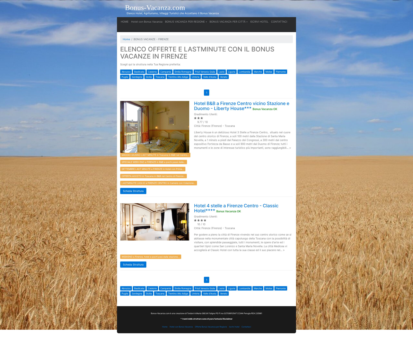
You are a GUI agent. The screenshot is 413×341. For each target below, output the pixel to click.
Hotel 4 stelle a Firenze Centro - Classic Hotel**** (236, 208)
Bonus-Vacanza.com (155, 8)
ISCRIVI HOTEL (260, 21)
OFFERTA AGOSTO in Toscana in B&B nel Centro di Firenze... (153, 176)
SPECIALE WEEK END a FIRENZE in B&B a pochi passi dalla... (154, 162)
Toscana (160, 76)
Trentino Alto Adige (178, 76)
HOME (125, 21)
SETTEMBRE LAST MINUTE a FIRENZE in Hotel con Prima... (153, 169)
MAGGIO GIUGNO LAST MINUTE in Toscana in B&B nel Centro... (155, 155)
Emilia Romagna (183, 71)
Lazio (221, 71)
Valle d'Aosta (209, 76)
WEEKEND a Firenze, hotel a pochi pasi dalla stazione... (151, 256)
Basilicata (139, 71)
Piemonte (281, 71)
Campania (165, 71)
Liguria (231, 71)
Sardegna (137, 76)
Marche (258, 71)
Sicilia (149, 76)
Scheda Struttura (133, 191)
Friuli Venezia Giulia (205, 71)
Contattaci (246, 327)
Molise (269, 71)
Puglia (125, 76)
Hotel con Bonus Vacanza (147, 21)
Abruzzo (126, 71)
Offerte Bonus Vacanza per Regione (211, 327)
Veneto (223, 76)
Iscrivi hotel (234, 327)
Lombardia (244, 71)
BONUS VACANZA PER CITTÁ (228, 21)
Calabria (152, 71)
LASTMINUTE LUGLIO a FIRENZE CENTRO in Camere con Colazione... (159, 183)
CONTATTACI (279, 21)
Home (126, 39)
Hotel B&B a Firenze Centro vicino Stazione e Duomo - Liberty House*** (241, 106)
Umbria (195, 76)
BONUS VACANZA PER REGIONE (185, 21)
